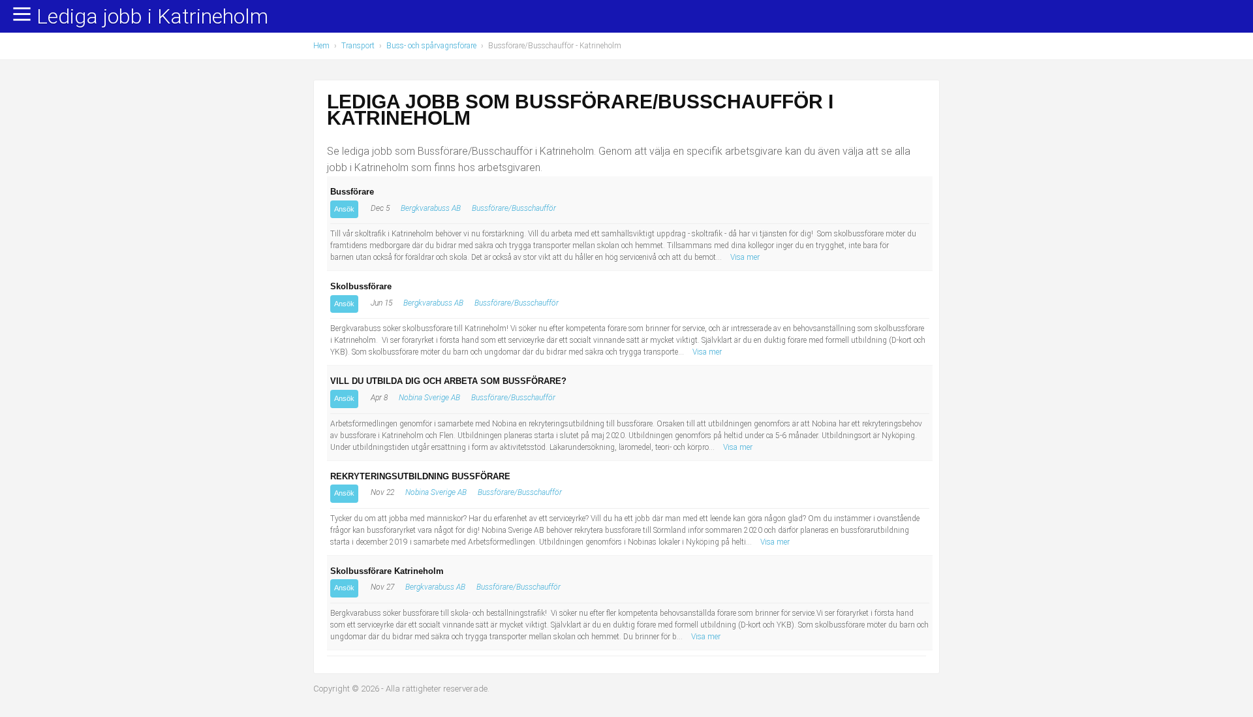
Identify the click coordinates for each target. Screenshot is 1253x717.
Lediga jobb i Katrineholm (152, 16)
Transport (358, 45)
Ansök (344, 209)
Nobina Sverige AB (429, 397)
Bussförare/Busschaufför (514, 208)
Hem (321, 45)
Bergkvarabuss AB (431, 208)
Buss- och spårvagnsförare (431, 45)
